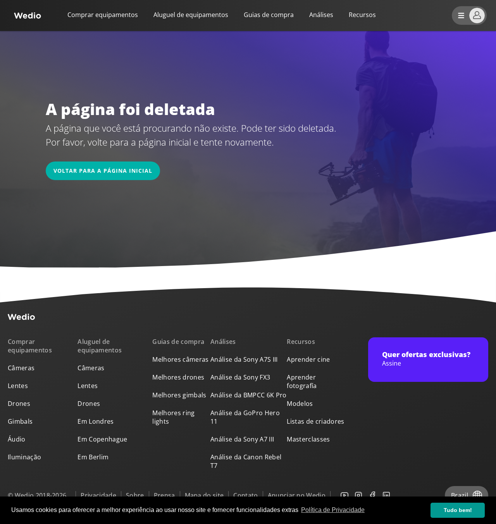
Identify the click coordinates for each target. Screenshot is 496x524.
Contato (245, 495)
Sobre (135, 495)
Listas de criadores (315, 421)
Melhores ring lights (173, 417)
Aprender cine (308, 359)
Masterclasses (308, 439)
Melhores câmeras (180, 359)
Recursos (301, 341)
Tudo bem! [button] (458, 510)
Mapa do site (204, 495)
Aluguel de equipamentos (190, 14)
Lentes (18, 385)
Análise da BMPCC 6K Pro (248, 395)
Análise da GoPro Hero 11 (245, 417)
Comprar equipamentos (102, 14)
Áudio (17, 439)
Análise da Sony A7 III (242, 439)
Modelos (300, 403)
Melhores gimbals (179, 395)
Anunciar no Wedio (297, 495)
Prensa (164, 495)
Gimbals (20, 421)
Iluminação (24, 457)
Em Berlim (93, 457)
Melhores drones (178, 377)
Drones (19, 403)
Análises (321, 14)
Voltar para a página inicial (102, 170)
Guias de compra (269, 14)
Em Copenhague (102, 439)
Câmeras (21, 368)
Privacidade (98, 495)
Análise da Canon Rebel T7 (245, 461)
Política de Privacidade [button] (333, 510)
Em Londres (96, 421)
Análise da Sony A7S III (243, 359)
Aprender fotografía (302, 381)
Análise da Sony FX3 (240, 377)
